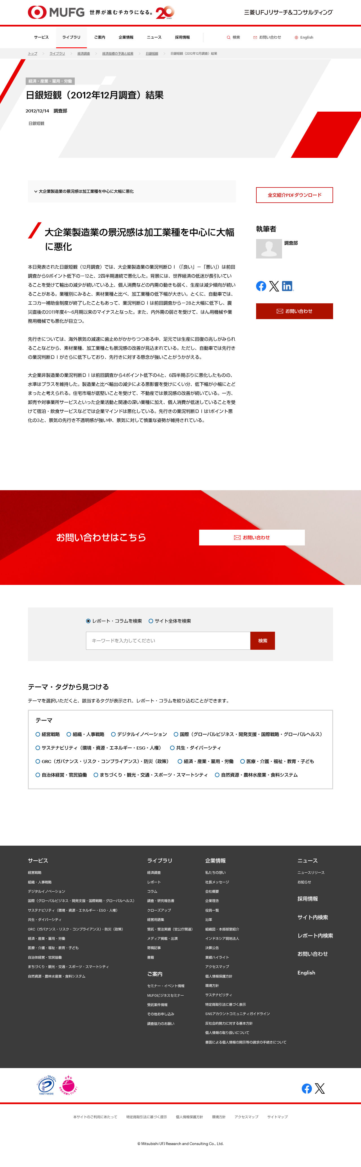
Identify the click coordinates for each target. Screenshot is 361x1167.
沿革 (208, 919)
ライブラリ (57, 53)
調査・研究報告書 (160, 901)
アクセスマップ (217, 967)
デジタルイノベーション (46, 891)
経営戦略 (34, 872)
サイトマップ (277, 1117)
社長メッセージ (217, 882)
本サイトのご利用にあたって (95, 1117)
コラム (152, 891)
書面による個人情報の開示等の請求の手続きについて (246, 1042)
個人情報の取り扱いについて (227, 1033)
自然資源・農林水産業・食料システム (56, 976)
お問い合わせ (313, 954)
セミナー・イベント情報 (165, 986)
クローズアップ (159, 910)
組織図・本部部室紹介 (222, 929)
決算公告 (212, 948)
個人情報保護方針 (218, 976)
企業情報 (215, 860)
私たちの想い (215, 872)
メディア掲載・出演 (162, 938)
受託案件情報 (157, 1005)
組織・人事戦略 (40, 882)
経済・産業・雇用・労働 (50, 81)
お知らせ (304, 882)
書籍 (150, 957)
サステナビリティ (218, 995)
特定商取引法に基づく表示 (225, 1004)
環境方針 (212, 985)
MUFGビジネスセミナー (165, 995)
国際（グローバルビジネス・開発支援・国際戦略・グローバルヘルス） (82, 901)
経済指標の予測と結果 (117, 53)
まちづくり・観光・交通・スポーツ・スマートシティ (68, 967)
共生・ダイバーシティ (45, 919)
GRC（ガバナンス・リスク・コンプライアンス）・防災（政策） (76, 929)
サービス (38, 860)
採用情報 (182, 37)
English (306, 972)
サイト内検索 (313, 917)
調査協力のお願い (160, 1023)
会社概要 (212, 891)
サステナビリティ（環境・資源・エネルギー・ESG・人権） (73, 910)
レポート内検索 (315, 935)
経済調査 (84, 53)
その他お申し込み (160, 1014)
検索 (262, 640)
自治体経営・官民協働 (45, 957)
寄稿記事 (154, 948)
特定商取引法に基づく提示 (146, 1117)
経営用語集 (155, 919)
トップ (32, 53)
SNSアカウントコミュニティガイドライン (237, 1014)
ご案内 (154, 974)
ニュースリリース (311, 872)
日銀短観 (152, 53)
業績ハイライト (217, 957)
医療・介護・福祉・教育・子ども (53, 948)
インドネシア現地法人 (222, 938)
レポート (154, 882)
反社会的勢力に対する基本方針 (229, 1023)
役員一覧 (212, 910)
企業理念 (212, 901)
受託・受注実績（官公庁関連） (171, 929)
